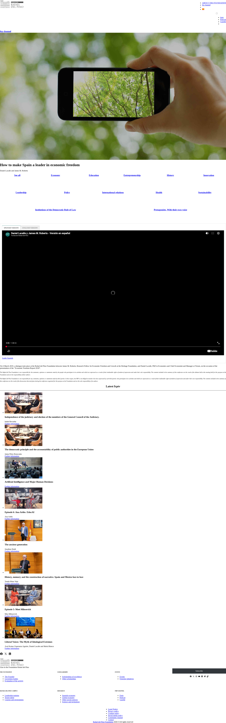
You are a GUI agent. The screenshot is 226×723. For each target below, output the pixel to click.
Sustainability (205, 192)
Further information (12, 424)
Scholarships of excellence (72, 677)
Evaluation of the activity (14, 681)
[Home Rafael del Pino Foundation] (12, 8)
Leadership (21, 192)
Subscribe (199, 671)
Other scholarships (69, 679)
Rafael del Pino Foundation (103, 722)
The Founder (9, 677)
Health (159, 192)
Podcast (223, 20)
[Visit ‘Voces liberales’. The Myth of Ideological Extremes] (23, 627)
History (170, 175)
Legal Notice (113, 709)
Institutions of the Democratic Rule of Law (55, 210)
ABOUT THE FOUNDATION (214, 3)
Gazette (223, 22)
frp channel (206, 5)
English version (30, 228)
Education (94, 175)
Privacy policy (113, 711)
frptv (222, 17)
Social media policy (115, 716)
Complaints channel (115, 718)
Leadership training (12, 696)
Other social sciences (70, 700)
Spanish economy (68, 696)
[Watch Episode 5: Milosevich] (23, 595)
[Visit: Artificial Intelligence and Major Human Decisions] (23, 467)
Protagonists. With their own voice (170, 210)
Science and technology (71, 702)
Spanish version (11, 228)
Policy (67, 192)
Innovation (208, 175)
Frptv (122, 696)
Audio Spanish (7, 358)
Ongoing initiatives (127, 679)
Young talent (9, 698)
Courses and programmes (14, 700)
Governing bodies (11, 679)
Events (122, 677)
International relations (113, 192)
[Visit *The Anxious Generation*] (23, 530)
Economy (55, 175)
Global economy (68, 698)
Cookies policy (113, 713)
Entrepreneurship (132, 175)
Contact (111, 720)
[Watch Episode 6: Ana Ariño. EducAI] (23, 498)
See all (17, 175)
